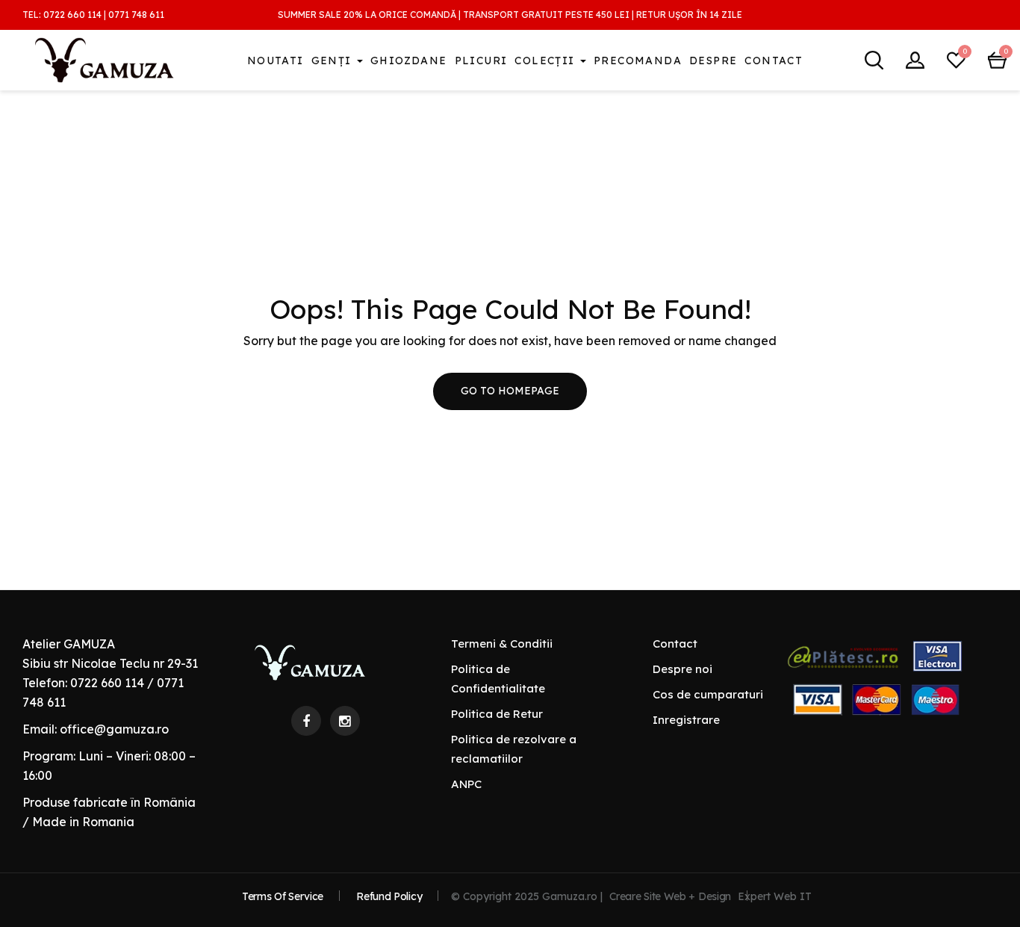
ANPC (466, 784)
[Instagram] (345, 721)
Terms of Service (282, 896)
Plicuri (481, 60)
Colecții (546, 60)
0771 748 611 (136, 14)
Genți (333, 60)
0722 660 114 (72, 14)
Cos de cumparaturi (708, 694)
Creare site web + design (670, 896)
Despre (713, 60)
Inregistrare (686, 720)
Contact (773, 60)
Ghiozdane (408, 60)
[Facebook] (306, 721)
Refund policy (389, 896)
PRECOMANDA (638, 60)
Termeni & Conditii (502, 643)
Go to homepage (510, 390)
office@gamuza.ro (114, 729)
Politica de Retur (497, 714)
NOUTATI (275, 60)
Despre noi (682, 669)
